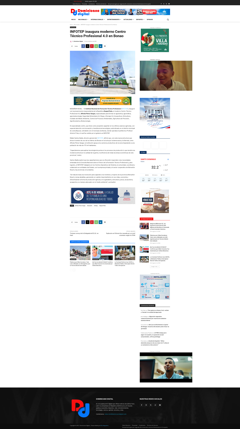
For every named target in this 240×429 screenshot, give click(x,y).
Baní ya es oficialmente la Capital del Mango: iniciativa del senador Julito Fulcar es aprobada (155, 326)
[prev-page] (71, 270)
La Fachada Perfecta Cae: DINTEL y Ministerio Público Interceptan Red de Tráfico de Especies (124, 263)
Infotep (96, 205)
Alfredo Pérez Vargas (80, 205)
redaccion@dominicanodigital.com (115, 414)
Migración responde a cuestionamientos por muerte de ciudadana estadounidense (153, 318)
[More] (105, 46)
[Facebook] (161, 4)
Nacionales (77, 24)
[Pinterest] (92, 46)
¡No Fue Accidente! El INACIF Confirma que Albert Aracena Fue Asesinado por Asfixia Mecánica (102, 263)
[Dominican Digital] (71, 41)
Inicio (71, 24)
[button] (168, 19)
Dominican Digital (78, 41)
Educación (89, 205)
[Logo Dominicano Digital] (85, 12)
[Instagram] (166, 4)
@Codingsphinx (104, 425)
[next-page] (74, 270)
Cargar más (154, 266)
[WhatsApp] (96, 46)
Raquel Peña (102, 205)
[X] (87, 46)
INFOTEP (125, 109)
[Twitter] (164, 4)
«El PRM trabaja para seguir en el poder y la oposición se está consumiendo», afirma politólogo (153, 335)
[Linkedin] (100, 46)
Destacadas (73, 259)
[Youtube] (169, 4)
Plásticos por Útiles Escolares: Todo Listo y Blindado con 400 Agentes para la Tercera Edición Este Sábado (80, 263)
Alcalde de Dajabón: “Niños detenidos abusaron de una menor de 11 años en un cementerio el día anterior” (155, 343)
